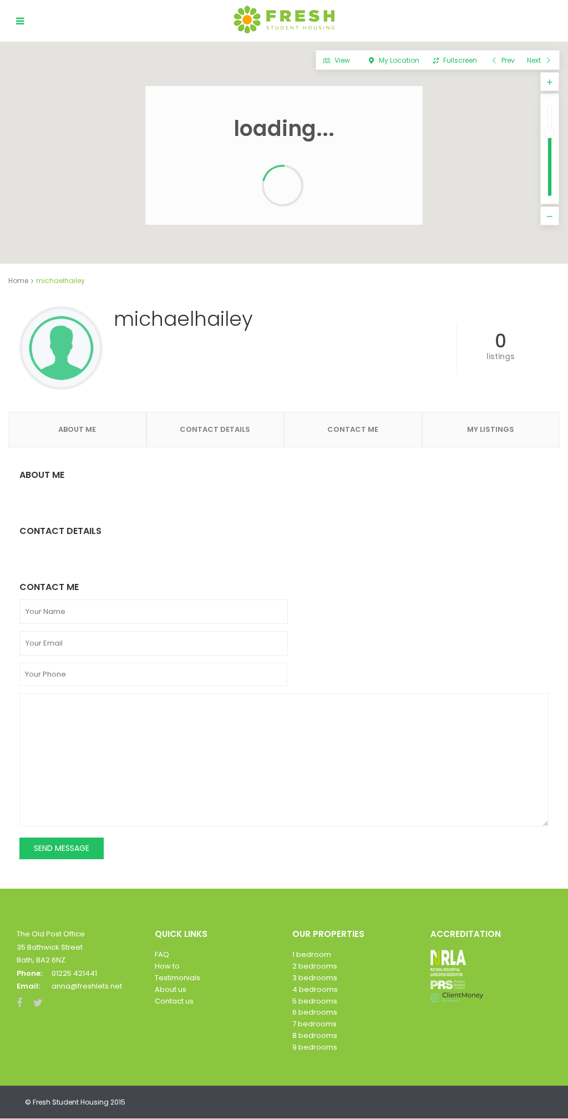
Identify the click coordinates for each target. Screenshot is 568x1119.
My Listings (490, 429)
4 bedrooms (315, 989)
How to (167, 966)
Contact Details (215, 429)
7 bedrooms (314, 1024)
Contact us (174, 1001)
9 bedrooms (314, 1047)
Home (18, 280)
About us (170, 989)
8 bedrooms (314, 1035)
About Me (77, 429)
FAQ (162, 954)
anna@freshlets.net (87, 986)
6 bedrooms (314, 1012)
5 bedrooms (314, 1001)
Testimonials (177, 977)
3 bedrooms (314, 977)
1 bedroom (311, 954)
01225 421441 (74, 973)
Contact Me (352, 429)
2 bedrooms (314, 966)
